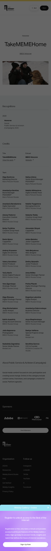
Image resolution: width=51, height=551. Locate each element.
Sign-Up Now (25, 544)
